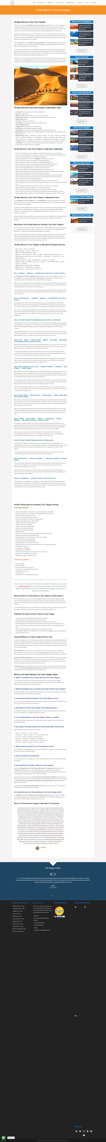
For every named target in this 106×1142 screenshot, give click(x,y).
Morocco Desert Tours (81, 215)
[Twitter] (76, 1131)
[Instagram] (84, 1131)
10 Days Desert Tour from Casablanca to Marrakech (85, 42)
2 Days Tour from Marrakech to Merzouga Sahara (84, 98)
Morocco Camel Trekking (81, 197)
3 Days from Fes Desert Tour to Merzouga (84, 70)
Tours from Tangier (82, 128)
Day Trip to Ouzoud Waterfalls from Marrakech (85, 168)
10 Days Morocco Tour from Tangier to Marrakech (85, 148)
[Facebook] (80, 1131)
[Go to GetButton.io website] (3, 1140)
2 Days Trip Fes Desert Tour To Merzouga (84, 62)
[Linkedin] (87, 1131)
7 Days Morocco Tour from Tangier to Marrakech (85, 133)
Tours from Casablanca (82, 22)
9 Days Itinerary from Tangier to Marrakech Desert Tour (85, 140)
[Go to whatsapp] (3, 1138)
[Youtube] (84, 1135)
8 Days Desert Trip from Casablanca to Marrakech (85, 34)
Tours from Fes (81, 57)
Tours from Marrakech (81, 92)
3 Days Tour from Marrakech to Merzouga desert (84, 105)
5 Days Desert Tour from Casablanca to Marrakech (85, 27)
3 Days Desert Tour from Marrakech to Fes (85, 113)
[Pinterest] (91, 1131)
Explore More (81, 50)
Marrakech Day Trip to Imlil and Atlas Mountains (85, 182)
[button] (50, 895)
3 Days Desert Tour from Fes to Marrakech (85, 77)
